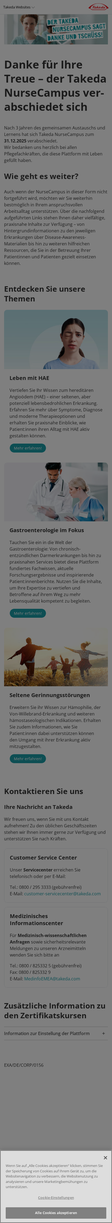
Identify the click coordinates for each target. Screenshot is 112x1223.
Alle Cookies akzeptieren (56, 1212)
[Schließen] (105, 1158)
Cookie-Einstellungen (56, 1197)
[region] (56, 1186)
